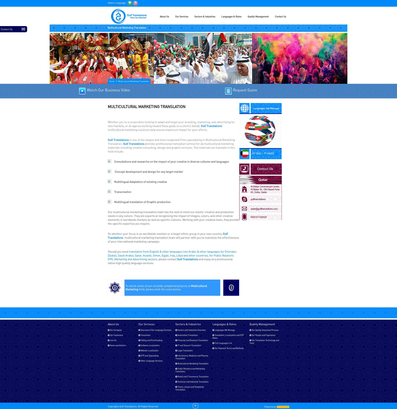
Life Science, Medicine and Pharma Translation (191, 357)
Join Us (112, 340)
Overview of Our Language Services (155, 330)
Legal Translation (185, 350)
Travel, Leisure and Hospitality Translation (189, 388)
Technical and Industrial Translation (193, 381)
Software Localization (150, 345)
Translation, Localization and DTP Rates (228, 336)
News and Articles (117, 345)
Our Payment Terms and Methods (229, 348)
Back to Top (195, 406)
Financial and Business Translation (192, 340)
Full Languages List (223, 343)
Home (112, 81)
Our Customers (116, 335)
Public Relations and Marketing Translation (190, 370)
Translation (145, 335)
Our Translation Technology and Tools (264, 341)
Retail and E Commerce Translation (193, 376)
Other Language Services (151, 360)
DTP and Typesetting (149, 355)
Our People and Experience (263, 335)
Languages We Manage (224, 330)
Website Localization (149, 350)
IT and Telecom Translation (189, 345)
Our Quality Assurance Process (264, 330)
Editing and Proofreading (151, 340)
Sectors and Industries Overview (191, 330)
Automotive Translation (187, 335)
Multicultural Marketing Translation (192, 363)
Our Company (115, 330)
